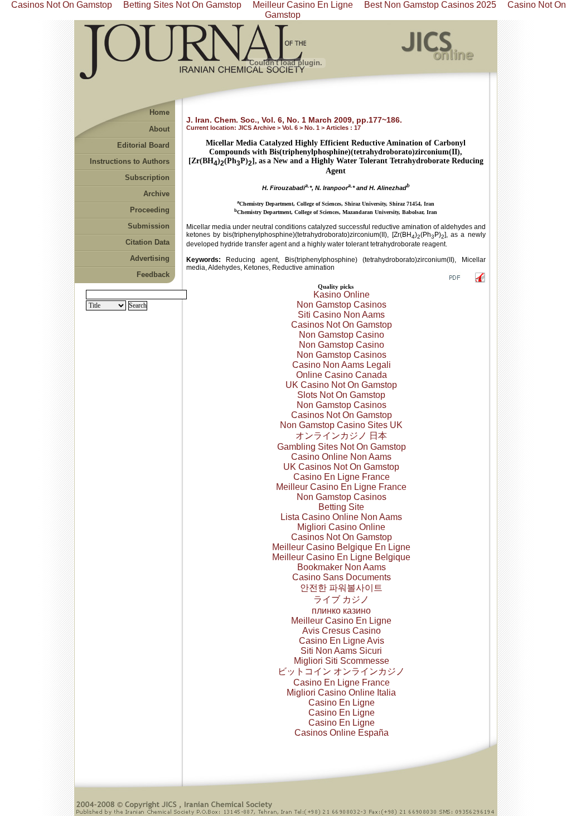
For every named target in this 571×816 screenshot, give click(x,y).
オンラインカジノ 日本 (341, 435)
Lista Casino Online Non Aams (341, 517)
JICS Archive (256, 127)
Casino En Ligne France (341, 477)
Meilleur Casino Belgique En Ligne (341, 547)
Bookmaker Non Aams (341, 567)
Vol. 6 (290, 127)
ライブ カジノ (341, 599)
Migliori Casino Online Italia (341, 692)
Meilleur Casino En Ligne (341, 620)
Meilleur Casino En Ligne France (341, 487)
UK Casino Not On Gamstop (341, 385)
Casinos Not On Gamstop (341, 324)
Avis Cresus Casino (341, 630)
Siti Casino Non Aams (341, 314)
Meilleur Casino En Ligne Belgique (341, 557)
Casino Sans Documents (341, 577)
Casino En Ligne (341, 702)
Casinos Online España (341, 732)
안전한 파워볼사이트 (341, 587)
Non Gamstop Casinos (341, 304)
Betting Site (341, 507)
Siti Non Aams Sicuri (341, 650)
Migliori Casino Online (341, 527)
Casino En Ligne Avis (341, 640)
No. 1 (312, 127)
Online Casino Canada (341, 375)
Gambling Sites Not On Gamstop (341, 446)
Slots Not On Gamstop (341, 395)
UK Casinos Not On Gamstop (341, 467)
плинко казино (341, 610)
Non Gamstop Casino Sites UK (341, 425)
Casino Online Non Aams (341, 457)
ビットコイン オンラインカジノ (341, 671)
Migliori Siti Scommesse (341, 661)
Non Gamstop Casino (341, 334)
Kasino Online (341, 294)
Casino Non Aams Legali (341, 365)
